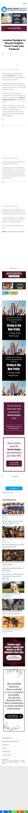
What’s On (4, 748)
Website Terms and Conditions (14, 760)
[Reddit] (13, 293)
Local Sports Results (6, 755)
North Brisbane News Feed (9, 500)
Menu (24, 3)
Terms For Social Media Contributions (12, 762)
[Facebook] (3, 293)
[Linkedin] (6, 293)
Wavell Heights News (5, 759)
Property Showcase (6, 751)
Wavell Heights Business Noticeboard (10, 741)
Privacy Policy (4, 760)
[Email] (16, 293)
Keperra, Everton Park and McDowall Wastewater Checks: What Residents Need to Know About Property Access (13, 576)
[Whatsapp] (10, 293)
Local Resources (5, 745)
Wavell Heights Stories (7, 738)
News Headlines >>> (14, 488)
